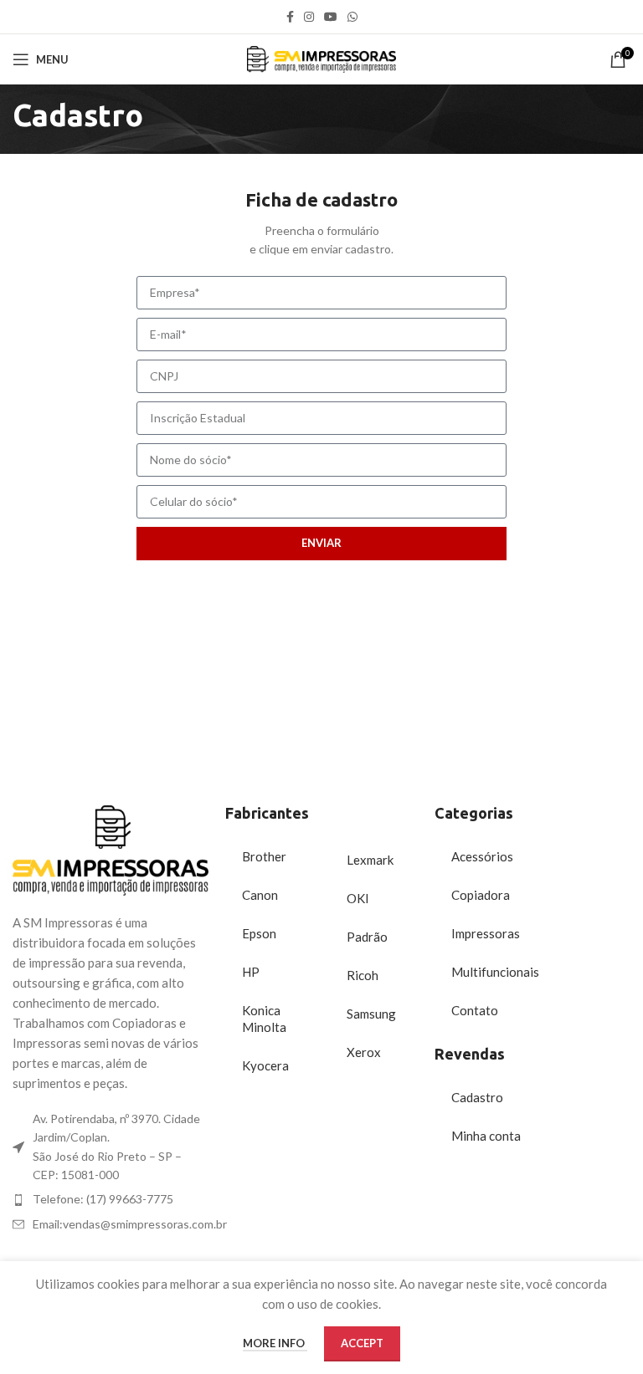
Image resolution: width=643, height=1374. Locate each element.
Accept (362, 1343)
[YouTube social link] (330, 17)
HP (251, 971)
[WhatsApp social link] (352, 17)
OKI (358, 898)
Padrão (367, 936)
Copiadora (480, 894)
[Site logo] (322, 57)
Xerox (364, 1052)
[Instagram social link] (309, 17)
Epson (259, 933)
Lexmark (370, 859)
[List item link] (110, 1199)
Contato (474, 1010)
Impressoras (485, 933)
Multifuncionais (495, 971)
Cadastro (477, 1097)
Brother (264, 856)
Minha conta (486, 1135)
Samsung (371, 1013)
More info (275, 1343)
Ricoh (362, 975)
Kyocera (265, 1065)
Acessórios (482, 856)
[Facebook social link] (290, 17)
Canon (260, 894)
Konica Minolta (264, 1018)
